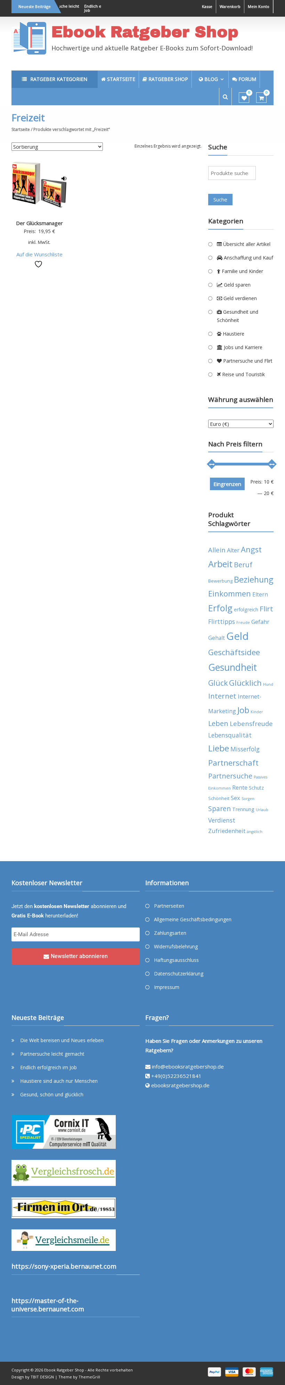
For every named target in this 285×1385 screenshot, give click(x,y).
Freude (243, 622)
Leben (218, 723)
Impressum (166, 987)
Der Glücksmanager (39, 223)
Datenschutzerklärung (178, 973)
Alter (233, 550)
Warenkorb (230, 6)
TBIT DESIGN (42, 1376)
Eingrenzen (227, 483)
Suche (220, 199)
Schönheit (218, 798)
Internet (222, 696)
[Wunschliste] (244, 97)
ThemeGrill (89, 1376)
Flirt (266, 608)
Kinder (257, 711)
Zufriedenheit (226, 831)
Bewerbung (220, 581)
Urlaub (262, 809)
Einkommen (229, 593)
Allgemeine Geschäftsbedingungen (192, 919)
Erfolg (220, 608)
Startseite (20, 129)
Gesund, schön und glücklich (51, 1094)
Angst (251, 549)
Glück (218, 683)
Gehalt (216, 638)
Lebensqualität (230, 735)
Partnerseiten (169, 905)
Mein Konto (258, 6)
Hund (268, 684)
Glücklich (245, 683)
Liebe (218, 748)
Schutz (256, 787)
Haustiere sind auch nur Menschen (59, 1081)
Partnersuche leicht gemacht (52, 1053)
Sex (235, 798)
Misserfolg (245, 749)
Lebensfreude (251, 723)
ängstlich (254, 831)
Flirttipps (221, 621)
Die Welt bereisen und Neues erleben (62, 1040)
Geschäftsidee (234, 652)
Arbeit (220, 564)
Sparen (219, 808)
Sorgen (248, 798)
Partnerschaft (233, 762)
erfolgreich (246, 609)
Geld (237, 636)
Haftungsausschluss (176, 960)
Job (243, 710)
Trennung (243, 809)
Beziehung (253, 579)
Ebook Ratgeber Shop (144, 31)
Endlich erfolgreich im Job (48, 1067)
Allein (217, 549)
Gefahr (260, 622)
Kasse (207, 6)
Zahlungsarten (170, 933)
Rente (239, 787)
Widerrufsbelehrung (176, 946)
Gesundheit (232, 667)
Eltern (260, 594)
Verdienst (221, 820)
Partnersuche (230, 776)
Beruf (243, 564)
